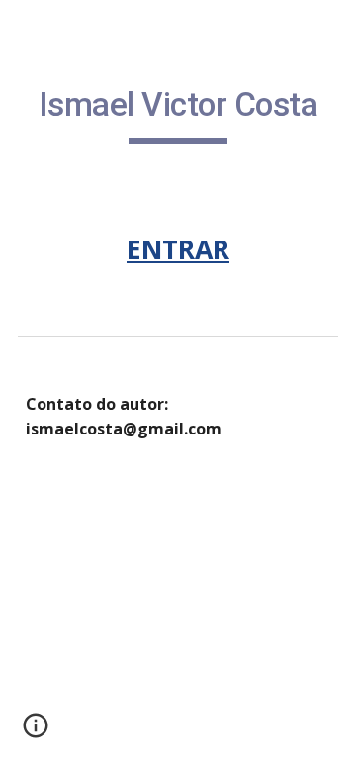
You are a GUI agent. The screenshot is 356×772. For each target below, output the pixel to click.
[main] (178, 113)
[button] (35, 732)
